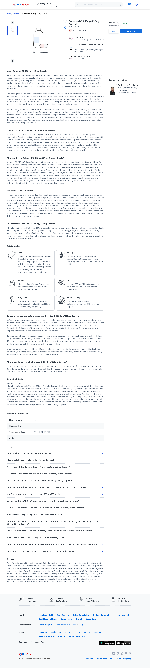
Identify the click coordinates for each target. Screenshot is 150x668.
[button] (127, 5)
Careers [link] (87, 632)
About (21, 632)
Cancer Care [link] (91, 619)
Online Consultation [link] (81, 615)
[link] (21, 4)
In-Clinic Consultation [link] (102, 615)
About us (89, 659)
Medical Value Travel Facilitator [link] (52, 636)
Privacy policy (125, 659)
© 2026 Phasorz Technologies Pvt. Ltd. (35, 659)
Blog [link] (78, 632)
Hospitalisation (25, 625)
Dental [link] (79, 619)
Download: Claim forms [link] (66, 625)
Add (113, 31)
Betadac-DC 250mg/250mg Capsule (34, 14)
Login (136, 5)
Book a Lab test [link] (122, 615)
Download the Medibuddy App (31, 642)
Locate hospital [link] (45, 625)
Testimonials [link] (56, 632)
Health (21, 615)
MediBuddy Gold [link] (46, 615)
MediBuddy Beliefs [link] (77, 636)
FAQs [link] (81, 625)
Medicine (16, 14)
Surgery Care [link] (66, 619)
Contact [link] (68, 632)
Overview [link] (43, 632)
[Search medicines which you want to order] (119, 4)
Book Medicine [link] (63, 615)
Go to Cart (131, 31)
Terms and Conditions (106, 659)
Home (9, 14)
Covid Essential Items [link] (48, 619)
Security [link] (97, 632)
